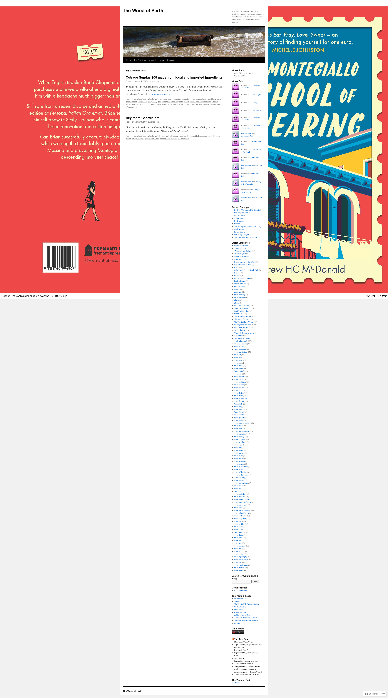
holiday (216, 136)
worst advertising (240, 343)
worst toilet (238, 537)
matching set (143, 138)
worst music (238, 453)
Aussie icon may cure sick (243, 663)
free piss (237, 272)
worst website (239, 567)
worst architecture (240, 352)
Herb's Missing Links (242, 278)
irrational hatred (240, 281)
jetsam (134, 138)
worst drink (238, 395)
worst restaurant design (242, 510)
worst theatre (239, 535)
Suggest (170, 59)
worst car (158, 99)
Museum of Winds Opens (243, 642)
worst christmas (240, 382)
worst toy (237, 543)
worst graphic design (241, 423)
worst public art (240, 505)
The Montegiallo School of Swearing (247, 226)
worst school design (241, 513)
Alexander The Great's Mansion (245, 617)
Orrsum (142, 104)
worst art (237, 354)
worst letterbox (239, 442)
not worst (237, 292)
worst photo (238, 485)
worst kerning (239, 436)
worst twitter (238, 554)
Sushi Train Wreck (241, 658)
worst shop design (241, 518)
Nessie (135, 104)
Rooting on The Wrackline (251, 182)
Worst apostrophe (240, 349)
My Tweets (236, 682)
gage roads (207, 136)
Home (128, 59)
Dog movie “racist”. (241, 650)
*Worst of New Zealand (242, 251)
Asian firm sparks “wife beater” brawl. (248, 672)
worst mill (238, 447)
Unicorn (206, 104)
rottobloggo (154, 81)
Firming (237, 623)
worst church (239, 384)
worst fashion (239, 401)
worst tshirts (238, 551)
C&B (236, 267)
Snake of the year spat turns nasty (246, 661)
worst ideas (238, 428)
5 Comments (183, 138)
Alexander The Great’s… (250, 86)
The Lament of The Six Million (245, 237)
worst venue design (241, 559)
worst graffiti (239, 420)
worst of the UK (240, 472)
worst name (238, 455)
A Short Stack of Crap (242, 615)
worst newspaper (240, 461)
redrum (153, 104)
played (236, 303)
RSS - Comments (240, 590)
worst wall (238, 562)
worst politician (239, 494)
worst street (238, 529)
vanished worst (239, 330)
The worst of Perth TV (242, 319)
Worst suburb (239, 532)
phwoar (237, 300)
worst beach (160, 136)
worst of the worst (241, 475)
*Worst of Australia (241, 245)
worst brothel (239, 368)
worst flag (238, 406)
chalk (128, 101)
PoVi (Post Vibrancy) (242, 305)
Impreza (179, 101)
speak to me (178, 104)
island (186, 101)
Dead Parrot (238, 609)
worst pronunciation (241, 499)
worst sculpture (239, 515)
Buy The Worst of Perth (242, 264)
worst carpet (238, 379)
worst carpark (239, 376)
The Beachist (257, 110)
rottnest (174, 138)
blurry (213, 99)
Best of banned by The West (244, 262)
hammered (166, 101)
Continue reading (160, 93)
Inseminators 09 (240, 598)
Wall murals (238, 335)
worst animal (239, 346)
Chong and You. (240, 612)
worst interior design (241, 431)
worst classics (239, 387)
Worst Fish (238, 404)
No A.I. (237, 289)
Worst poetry (239, 491)
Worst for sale (239, 412)
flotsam (199, 136)
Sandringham (257, 94)
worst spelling (239, 524)
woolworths (215, 104)
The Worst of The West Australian (246, 604)
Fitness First (142, 101)
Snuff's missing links (241, 311)
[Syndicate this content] (233, 639)
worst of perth (182, 136)
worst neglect (239, 458)
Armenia (182, 99)
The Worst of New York (243, 316)
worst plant (238, 488)
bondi (219, 99)
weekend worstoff (240, 341)
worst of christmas (241, 466)
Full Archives (140, 59)
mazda (128, 104)
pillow (151, 138)
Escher (134, 101)
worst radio (238, 507)
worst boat (238, 363)
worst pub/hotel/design (242, 502)
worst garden (239, 417)
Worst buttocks (239, 371)
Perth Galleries (239, 297)
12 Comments (131, 107)
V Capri (255, 102)
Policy (161, 59)
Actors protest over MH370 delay (246, 674)
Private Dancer (239, 232)
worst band (238, 357)
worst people (239, 480)
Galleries (237, 275)
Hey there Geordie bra (142, 117)
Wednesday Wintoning (242, 338)
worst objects (171, 136)
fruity (150, 101)
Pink (157, 138)
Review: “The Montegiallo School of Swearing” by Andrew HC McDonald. (247, 213)
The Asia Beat (241, 639)
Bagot (189, 99)
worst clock (238, 390)
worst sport (238, 526)
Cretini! (237, 223)
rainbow (163, 138)
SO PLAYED (239, 313)
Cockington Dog (247, 136)
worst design (239, 393)
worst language (239, 439)
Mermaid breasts (240, 283)
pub (147, 104)
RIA (168, 138)
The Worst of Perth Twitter (243, 322)
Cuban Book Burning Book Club (246, 270)
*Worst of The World (241, 256)
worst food (167, 99)
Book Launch (239, 221)
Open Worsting (239, 294)
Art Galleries (239, 259)
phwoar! (152, 59)
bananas (196, 99)
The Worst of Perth (143, 10)
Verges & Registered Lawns (244, 333)
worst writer (238, 570)
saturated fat (167, 104)
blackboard (205, 99)
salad (159, 104)
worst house (238, 425)
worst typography (240, 556)
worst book (238, 365)
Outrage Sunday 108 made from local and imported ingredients (174, 77)
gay (159, 101)
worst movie (238, 450)
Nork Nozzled (239, 229)
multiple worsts (239, 286)
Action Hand (239, 218)
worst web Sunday (241, 565)
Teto (200, 104)
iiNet (173, 101)
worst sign (238, 521)
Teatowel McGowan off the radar (246, 620)
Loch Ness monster (203, 101)
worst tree (237, 548)
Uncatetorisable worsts (242, 327)
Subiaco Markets (191, 104)
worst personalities (241, 483)
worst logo (238, 444)
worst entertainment (241, 398)
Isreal (192, 101)
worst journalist (240, 434)
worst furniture (239, 414)
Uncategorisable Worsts (144, 99)
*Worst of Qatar (240, 253)
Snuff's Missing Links (242, 308)
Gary (155, 101)
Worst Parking (239, 477)
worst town (238, 540)
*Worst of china (240, 248)
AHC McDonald (247, 133)
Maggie (215, 101)
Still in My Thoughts (241, 234)
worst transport (239, 546)
